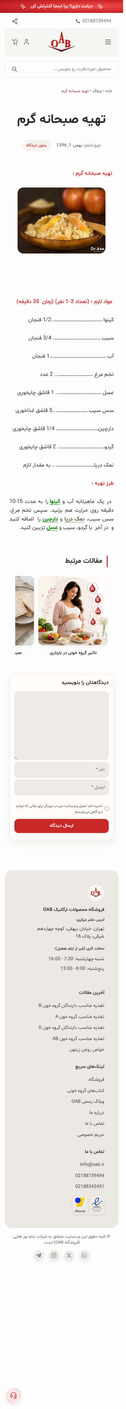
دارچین (50, 519)
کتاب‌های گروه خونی (85, 1090)
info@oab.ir (92, 1164)
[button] (13, 1395)
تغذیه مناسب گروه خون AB (78, 1038)
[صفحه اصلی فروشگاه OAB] (61, 42)
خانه (109, 91)
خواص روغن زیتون (86, 1049)
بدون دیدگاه (36, 145)
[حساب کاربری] (26, 42)
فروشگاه (96, 1079)
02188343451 (89, 1186)
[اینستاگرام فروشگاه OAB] (54, 1255)
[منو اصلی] (108, 42)
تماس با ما (94, 1123)
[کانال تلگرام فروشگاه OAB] (38, 1255)
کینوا (55, 501)
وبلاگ (97, 91)
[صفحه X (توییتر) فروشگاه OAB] (69, 1255)
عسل (52, 527)
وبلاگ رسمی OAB (87, 1101)
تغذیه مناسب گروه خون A (79, 1016)
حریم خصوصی (90, 1134)
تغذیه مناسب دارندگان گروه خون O (71, 1027)
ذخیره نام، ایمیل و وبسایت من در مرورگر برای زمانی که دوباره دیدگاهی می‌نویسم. (59, 808)
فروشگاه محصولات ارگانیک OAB (73, 909)
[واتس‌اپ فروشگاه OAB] (84, 1255)
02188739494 (89, 1175)
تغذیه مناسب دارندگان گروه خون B (71, 1005)
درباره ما (96, 1112)
